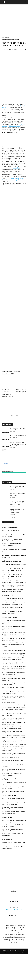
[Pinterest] (15, 53)
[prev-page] (3, 450)
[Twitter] (11, 53)
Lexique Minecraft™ (11, 702)
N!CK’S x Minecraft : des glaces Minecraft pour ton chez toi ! (21, 391)
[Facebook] (8, 53)
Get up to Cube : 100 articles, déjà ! (18, 705)
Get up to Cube (8, 49)
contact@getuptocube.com (14, 909)
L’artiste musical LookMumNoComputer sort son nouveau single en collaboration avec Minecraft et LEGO (14, 709)
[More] (22, 53)
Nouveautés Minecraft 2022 (14, 39)
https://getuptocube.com (14, 417)
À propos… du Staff (14, 757)
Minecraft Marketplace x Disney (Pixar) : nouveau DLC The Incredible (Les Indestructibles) (13, 570)
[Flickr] (13, 920)
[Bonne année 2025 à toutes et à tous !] (5, 430)
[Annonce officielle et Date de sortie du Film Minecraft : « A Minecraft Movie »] (5, 444)
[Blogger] (6, 920)
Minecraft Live (9, 371)
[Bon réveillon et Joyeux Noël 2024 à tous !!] (5, 437)
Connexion (6, 463)
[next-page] (5, 450)
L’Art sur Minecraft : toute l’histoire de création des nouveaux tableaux (17, 511)
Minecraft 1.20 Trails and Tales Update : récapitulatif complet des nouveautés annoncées (13, 634)
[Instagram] (17, 920)
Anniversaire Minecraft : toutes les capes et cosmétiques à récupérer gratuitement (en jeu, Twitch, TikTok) (14, 555)
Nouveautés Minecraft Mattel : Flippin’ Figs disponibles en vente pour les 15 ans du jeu (14, 549)
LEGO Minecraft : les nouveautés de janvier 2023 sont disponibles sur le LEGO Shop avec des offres (14, 668)
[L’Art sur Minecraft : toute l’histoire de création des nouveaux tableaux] (5, 511)
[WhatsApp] (18, 53)
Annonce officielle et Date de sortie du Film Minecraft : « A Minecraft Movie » (18, 444)
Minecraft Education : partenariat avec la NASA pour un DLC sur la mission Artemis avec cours (13, 622)
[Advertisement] (14, 19)
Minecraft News (9, 36)
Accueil (3, 36)
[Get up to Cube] (3, 49)
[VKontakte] (21, 920)
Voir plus (13, 517)
